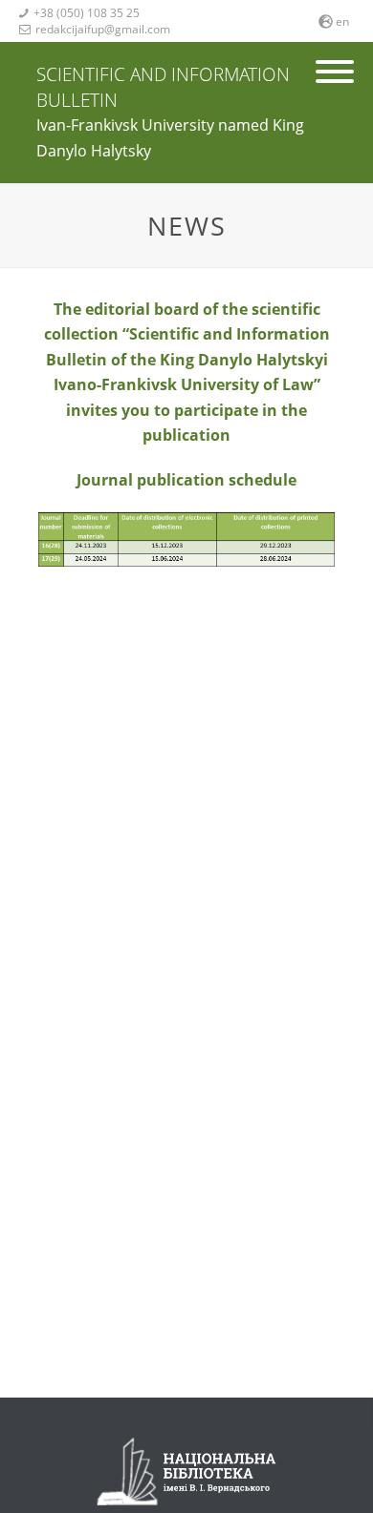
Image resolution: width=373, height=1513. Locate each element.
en (342, 21)
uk (342, 45)
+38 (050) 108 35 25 (79, 13)
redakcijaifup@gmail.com (94, 29)
